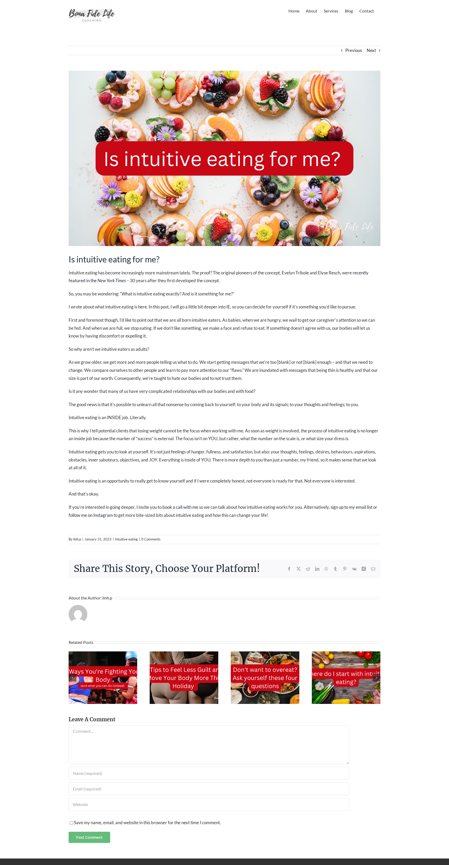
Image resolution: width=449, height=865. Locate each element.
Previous (353, 50)
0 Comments (151, 539)
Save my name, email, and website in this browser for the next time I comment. (147, 822)
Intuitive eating (126, 539)
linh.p (77, 539)
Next (371, 50)
